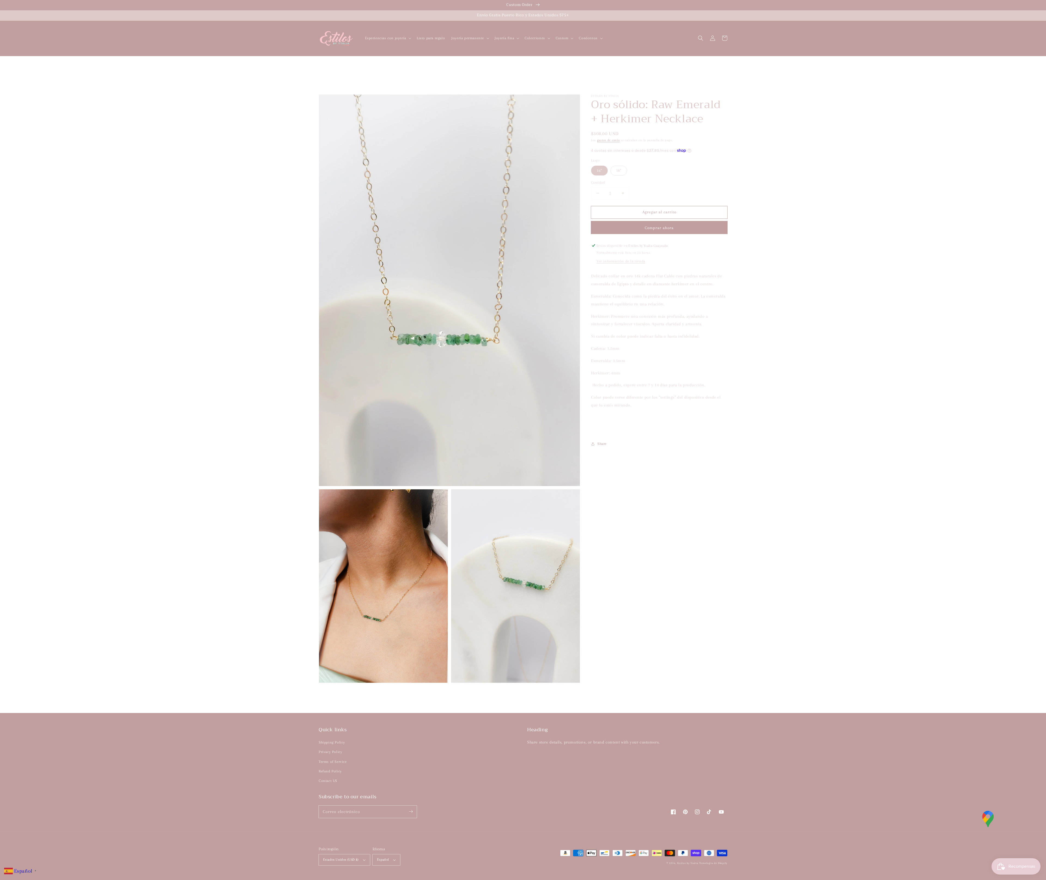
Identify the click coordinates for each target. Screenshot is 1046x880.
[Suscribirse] (411, 812)
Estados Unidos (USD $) (341, 859)
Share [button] (602, 444)
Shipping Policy (332, 742)
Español (383, 859)
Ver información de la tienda (621, 261)
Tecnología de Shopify (713, 862)
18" (618, 170)
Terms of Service (333, 762)
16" (599, 170)
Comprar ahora (659, 227)
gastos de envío (608, 140)
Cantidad (598, 182)
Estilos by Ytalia (687, 862)
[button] (701, 38)
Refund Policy (330, 771)
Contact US (328, 781)
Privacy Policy (330, 752)
